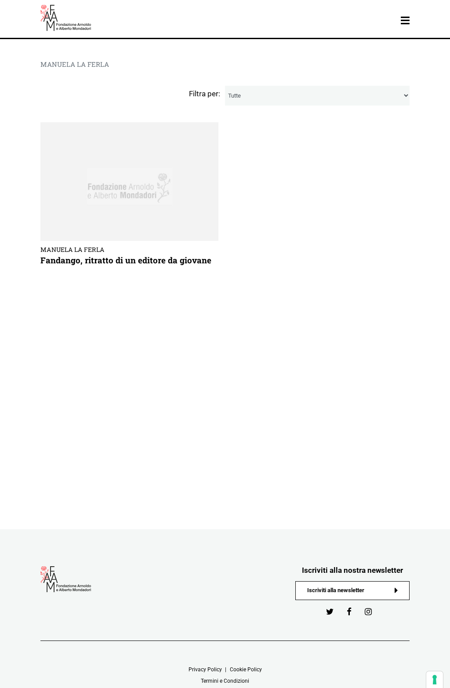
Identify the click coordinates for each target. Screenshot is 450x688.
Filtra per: (204, 93)
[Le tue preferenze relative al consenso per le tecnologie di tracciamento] (434, 679)
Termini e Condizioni (225, 681)
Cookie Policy (246, 669)
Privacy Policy (205, 669)
